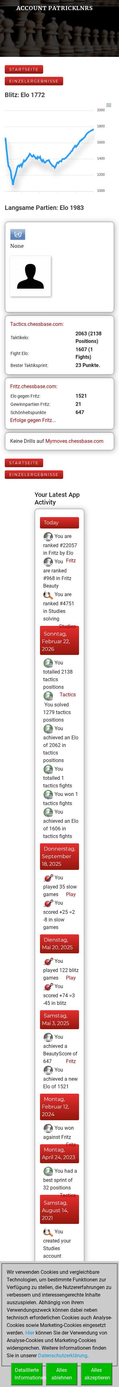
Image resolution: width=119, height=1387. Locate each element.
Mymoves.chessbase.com (74, 441)
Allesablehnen (61, 1374)
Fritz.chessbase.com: (33, 386)
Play (70, 894)
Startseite (24, 69)
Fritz (70, 561)
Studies (67, 626)
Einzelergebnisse (34, 81)
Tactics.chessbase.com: (37, 324)
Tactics (67, 695)
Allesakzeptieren (97, 1374)
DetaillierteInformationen (29, 1374)
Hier (29, 1333)
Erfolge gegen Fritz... (33, 420)
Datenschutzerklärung (62, 1356)
